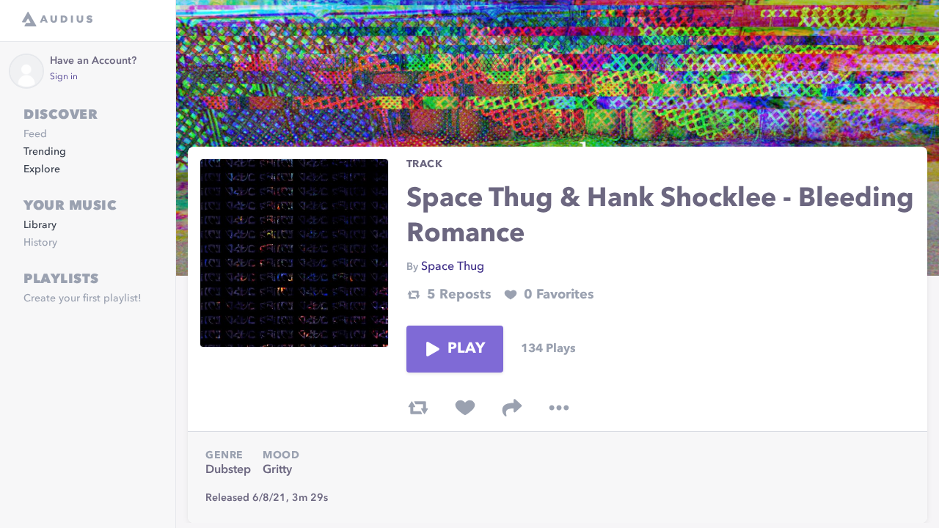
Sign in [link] (64, 77)
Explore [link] (41, 169)
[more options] (559, 407)
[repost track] (418, 407)
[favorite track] (465, 407)
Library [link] (39, 225)
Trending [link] (44, 152)
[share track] (512, 407)
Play (466, 349)
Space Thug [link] (452, 267)
